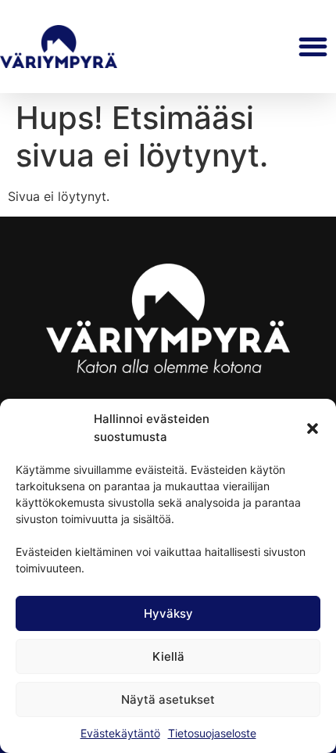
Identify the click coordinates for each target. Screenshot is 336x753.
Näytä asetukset (168, 699)
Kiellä (168, 656)
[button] (312, 428)
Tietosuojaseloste (212, 733)
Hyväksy (168, 613)
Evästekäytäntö (120, 733)
